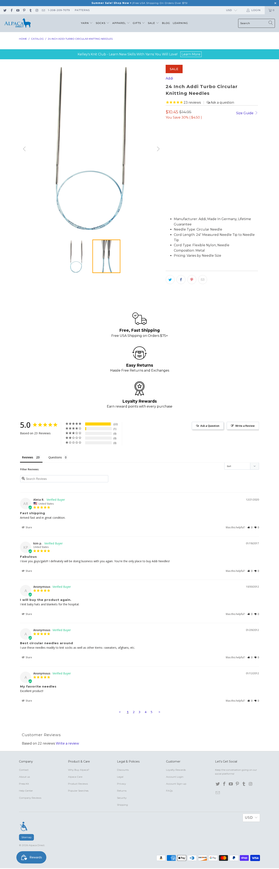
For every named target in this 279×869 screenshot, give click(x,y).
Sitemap (26, 837)
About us (24, 776)
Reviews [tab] (27, 457)
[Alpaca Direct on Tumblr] (30, 10)
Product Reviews (78, 783)
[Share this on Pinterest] (191, 279)
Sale (152, 23)
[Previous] (25, 149)
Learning (180, 23)
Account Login (174, 776)
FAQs (169, 790)
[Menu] (23, 826)
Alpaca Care (75, 776)
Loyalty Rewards (176, 769)
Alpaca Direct (37, 845)
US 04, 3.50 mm (202, 147)
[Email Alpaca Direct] (43, 10)
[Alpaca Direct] (17, 23)
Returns (121, 790)
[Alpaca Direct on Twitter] (5, 10)
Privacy (121, 783)
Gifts (137, 23)
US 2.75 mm (176, 147)
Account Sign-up (176, 783)
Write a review (67, 743)
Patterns (82, 10)
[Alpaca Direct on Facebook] (11, 10)
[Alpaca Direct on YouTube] (17, 10)
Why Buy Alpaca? (78, 769)
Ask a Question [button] (209, 426)
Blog (166, 23)
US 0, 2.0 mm (177, 136)
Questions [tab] (55, 457)
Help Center (26, 790)
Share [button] (28, 527)
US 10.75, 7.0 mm (180, 159)
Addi (169, 78)
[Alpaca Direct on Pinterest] (24, 10)
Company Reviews (30, 797)
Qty (168, 185)
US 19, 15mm (206, 159)
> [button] (159, 712)
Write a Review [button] (245, 426)
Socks (101, 23)
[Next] (158, 149)
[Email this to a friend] (202, 279)
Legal (120, 776)
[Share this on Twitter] (170, 279)
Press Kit (24, 783)
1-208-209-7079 (59, 10)
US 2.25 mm (201, 136)
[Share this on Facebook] (180, 279)
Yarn (85, 23)
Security (122, 797)
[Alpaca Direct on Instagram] (36, 10)
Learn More (191, 54)
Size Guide (245, 113)
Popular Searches (78, 790)
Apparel (119, 23)
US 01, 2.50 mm (226, 136)
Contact (24, 769)
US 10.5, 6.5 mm (230, 147)
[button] (179, 207)
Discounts (123, 769)
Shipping (122, 804)
